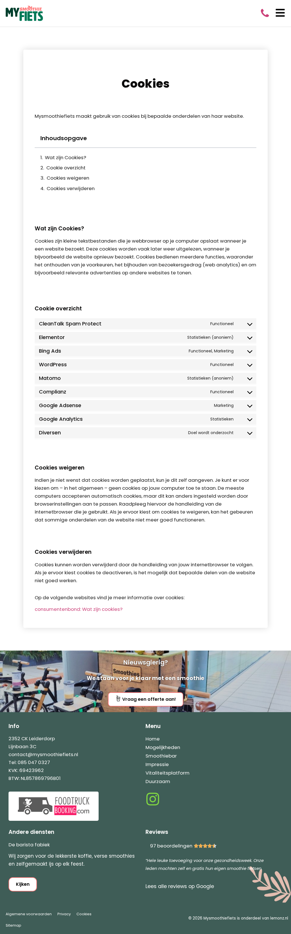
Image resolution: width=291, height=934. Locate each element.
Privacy (64, 914)
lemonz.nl (279, 918)
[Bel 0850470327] (264, 12)
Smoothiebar (161, 755)
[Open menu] (280, 13)
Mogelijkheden (163, 747)
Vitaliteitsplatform (168, 772)
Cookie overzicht (66, 167)
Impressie (157, 764)
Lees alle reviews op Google (180, 886)
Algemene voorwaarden (29, 914)
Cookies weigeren (68, 177)
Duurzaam (158, 781)
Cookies (84, 914)
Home (153, 738)
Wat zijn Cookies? (65, 157)
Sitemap (13, 925)
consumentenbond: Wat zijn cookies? (78, 609)
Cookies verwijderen (71, 188)
